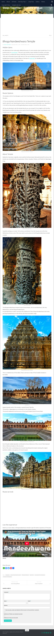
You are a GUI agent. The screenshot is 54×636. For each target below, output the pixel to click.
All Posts (14, 1)
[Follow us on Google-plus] (50, 633)
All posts (5, 35)
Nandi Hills (32, 58)
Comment (6, 592)
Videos (43, 1)
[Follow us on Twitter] (48, 633)
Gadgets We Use (16, 5)
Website (5, 605)
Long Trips (31, 1)
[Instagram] (42, 633)
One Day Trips (22, 1)
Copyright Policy (6, 5)
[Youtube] (46, 633)
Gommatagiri (14, 52)
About (8, 1)
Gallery (37, 1)
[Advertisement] (27, 24)
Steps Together (7, 44)
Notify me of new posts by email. (11, 617)
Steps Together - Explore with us (22, 7)
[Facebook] (44, 633)
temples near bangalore (7, 576)
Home (3, 1)
